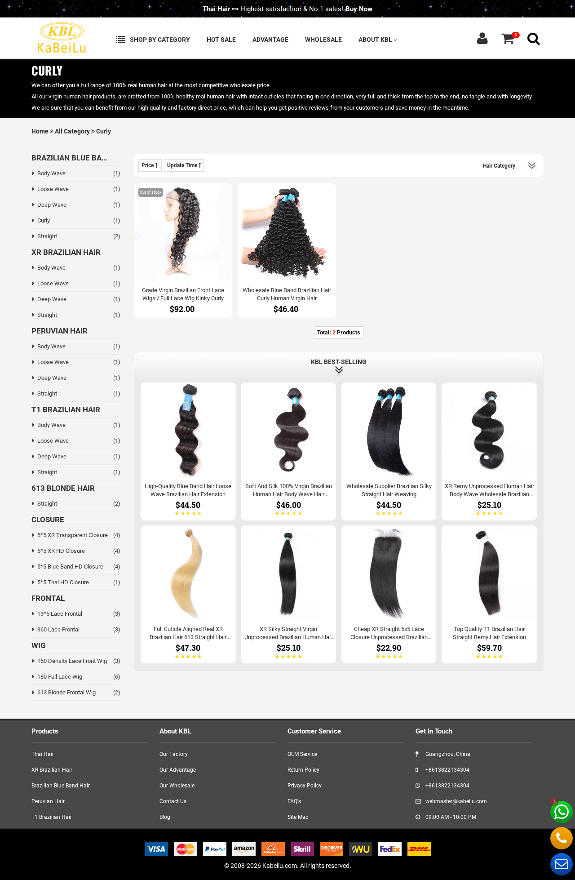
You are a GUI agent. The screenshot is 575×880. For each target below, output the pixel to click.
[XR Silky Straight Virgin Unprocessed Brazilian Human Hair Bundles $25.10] (288, 593)
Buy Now (358, 9)
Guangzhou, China (447, 754)
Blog (164, 817)
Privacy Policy (305, 785)
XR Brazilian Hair (51, 770)
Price (148, 165)
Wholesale (323, 39)
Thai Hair (42, 754)
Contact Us (172, 801)
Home (40, 131)
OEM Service (302, 754)
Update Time (183, 165)
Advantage (270, 39)
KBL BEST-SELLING (339, 361)
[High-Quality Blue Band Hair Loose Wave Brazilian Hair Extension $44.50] (188, 450)
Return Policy (303, 770)
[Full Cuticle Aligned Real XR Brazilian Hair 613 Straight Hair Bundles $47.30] (188, 593)
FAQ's (294, 801)
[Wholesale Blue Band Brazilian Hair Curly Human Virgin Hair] (287, 250)
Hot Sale (221, 39)
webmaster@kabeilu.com (455, 801)
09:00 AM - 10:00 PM (450, 817)
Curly (103, 131)
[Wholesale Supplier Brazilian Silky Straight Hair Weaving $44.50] (389, 450)
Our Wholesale (177, 785)
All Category (72, 131)
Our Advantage (177, 770)
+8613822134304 (446, 770)
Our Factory (173, 754)
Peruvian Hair (48, 801)
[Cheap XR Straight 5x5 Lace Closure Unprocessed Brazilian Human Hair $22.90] (389, 593)
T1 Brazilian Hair (51, 817)
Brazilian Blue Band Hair (60, 785)
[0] (507, 38)
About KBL (376, 39)
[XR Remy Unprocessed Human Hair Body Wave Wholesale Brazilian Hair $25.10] (489, 450)
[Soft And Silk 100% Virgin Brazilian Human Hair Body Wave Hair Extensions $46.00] (288, 450)
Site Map (298, 817)
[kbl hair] (60, 36)
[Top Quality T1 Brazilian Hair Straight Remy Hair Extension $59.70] (489, 593)
